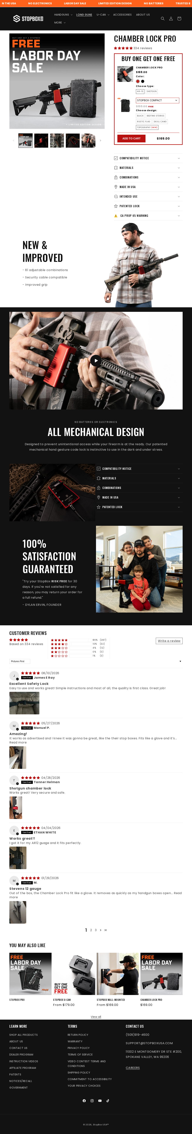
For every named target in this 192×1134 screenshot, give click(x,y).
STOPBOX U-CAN (62, 999)
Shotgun (152, 91)
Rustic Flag (143, 121)
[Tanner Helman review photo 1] (15, 807)
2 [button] (91, 930)
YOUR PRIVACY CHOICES (84, 1086)
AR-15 (140, 91)
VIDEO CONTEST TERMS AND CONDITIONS (87, 1063)
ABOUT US (16, 1041)
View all (96, 1017)
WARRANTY (75, 1041)
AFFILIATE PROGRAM (22, 1068)
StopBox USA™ (101, 1124)
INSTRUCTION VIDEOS (23, 1061)
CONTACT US (18, 1048)
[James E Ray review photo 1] (24, 703)
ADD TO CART (131, 138)
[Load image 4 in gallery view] (73, 140)
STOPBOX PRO (17, 999)
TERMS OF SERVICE (80, 1054)
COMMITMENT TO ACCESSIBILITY (90, 1079)
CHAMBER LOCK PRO (151, 999)
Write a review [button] (169, 641)
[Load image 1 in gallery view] (25, 140)
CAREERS (133, 1068)
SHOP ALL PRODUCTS (23, 1035)
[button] (63, 15)
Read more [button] (18, 742)
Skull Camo (160, 121)
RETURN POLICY (78, 1035)
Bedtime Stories (155, 115)
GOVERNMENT (18, 1087)
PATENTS (15, 1074)
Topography (143, 127)
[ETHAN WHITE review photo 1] (17, 858)
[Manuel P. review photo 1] (17, 757)
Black (140, 115)
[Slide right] (100, 140)
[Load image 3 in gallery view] (57, 140)
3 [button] (96, 930)
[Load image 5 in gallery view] (88, 140)
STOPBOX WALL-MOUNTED (111, 999)
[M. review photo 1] (17, 912)
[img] (31, 673)
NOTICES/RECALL (20, 1081)
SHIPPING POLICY (79, 1072)
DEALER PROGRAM (21, 1054)
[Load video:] (96, 360)
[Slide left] (13, 140)
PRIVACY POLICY (79, 1048)
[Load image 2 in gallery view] (41, 140)
